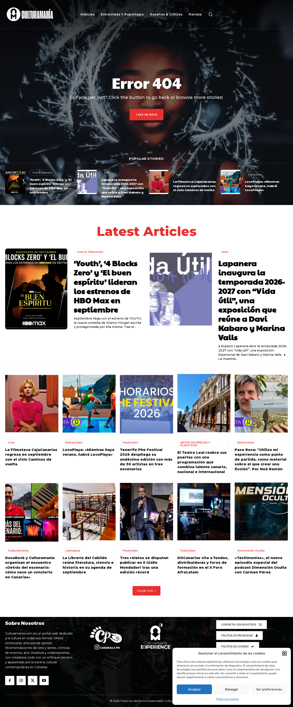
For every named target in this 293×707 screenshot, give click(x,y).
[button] (284, 653)
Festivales (130, 442)
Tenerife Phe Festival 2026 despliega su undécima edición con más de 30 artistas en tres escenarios (146, 459)
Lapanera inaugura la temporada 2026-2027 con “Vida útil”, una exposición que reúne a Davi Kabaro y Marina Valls (122, 187)
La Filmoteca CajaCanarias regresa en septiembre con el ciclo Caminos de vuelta (194, 185)
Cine (178, 174)
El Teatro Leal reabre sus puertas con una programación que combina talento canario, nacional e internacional (202, 462)
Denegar (231, 689)
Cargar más (145, 590)
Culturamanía (18, 550)
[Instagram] (21, 680)
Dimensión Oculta (251, 550)
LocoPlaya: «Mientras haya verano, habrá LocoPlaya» (262, 185)
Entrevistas (254, 174)
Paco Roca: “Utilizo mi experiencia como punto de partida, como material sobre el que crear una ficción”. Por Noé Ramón (260, 459)
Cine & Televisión (42, 172)
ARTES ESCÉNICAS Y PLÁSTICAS (195, 444)
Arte (107, 172)
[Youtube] (44, 680)
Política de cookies (227, 699)
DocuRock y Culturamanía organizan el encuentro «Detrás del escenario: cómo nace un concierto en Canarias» (30, 567)
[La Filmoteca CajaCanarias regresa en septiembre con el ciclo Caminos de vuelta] (159, 182)
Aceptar (194, 689)
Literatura (72, 550)
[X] (32, 680)
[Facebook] (9, 680)
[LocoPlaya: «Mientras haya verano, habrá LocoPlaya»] (231, 182)
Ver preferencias (269, 689)
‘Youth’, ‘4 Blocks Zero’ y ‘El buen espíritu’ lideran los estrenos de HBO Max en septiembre (51, 185)
